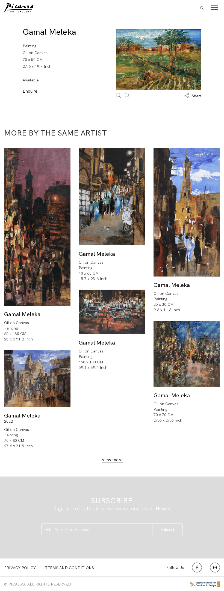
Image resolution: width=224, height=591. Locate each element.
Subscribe (169, 529)
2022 (8, 421)
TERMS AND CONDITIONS (69, 567)
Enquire (30, 91)
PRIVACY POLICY (20, 567)
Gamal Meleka (49, 32)
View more (112, 460)
